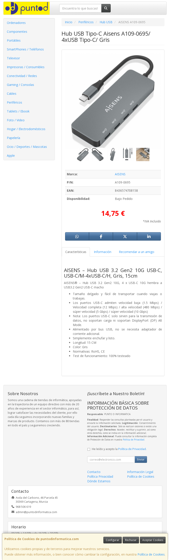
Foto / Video (16, 120)
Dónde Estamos (98, 481)
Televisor (13, 58)
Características (75, 252)
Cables (11, 93)
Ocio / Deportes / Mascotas (27, 147)
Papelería (13, 138)
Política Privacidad (100, 476)
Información (102, 252)
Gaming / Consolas (20, 85)
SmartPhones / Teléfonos (25, 49)
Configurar (112, 540)
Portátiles (14, 40)
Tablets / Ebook (18, 111)
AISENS (120, 174)
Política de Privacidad (133, 439)
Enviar (141, 459)
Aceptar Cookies (152, 540)
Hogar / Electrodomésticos (26, 129)
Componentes (17, 31)
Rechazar (131, 540)
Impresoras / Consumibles (25, 67)
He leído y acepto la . (119, 449)
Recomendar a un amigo (136, 252)
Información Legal (140, 472)
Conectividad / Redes (22, 76)
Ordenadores (16, 23)
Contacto (93, 472)
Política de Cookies (151, 554)
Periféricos (14, 102)
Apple (11, 155)
